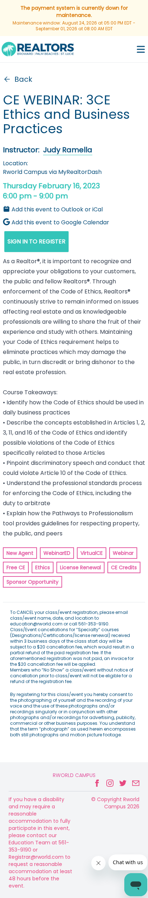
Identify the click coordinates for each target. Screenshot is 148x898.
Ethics (42, 567)
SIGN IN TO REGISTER (36, 241)
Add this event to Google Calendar (60, 222)
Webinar (123, 553)
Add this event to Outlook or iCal (57, 209)
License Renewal (80, 567)
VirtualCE (91, 553)
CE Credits (124, 567)
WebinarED (56, 553)
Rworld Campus (74, 775)
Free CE (15, 567)
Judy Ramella (67, 150)
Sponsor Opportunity (32, 581)
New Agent (19, 553)
